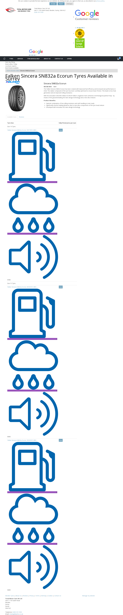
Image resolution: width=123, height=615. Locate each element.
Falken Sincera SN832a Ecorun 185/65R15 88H (21, 287)
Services (20, 59)
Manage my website (88, 596)
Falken (18, 71)
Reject (61, 4)
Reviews (21, 117)
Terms (37, 596)
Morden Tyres (9, 596)
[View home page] (18, 10)
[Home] (4, 58)
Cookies (50, 596)
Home (9, 71)
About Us (47, 59)
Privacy (32, 596)
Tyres (11, 59)
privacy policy (100, 1)
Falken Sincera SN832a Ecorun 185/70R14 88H (21, 130)
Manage (69, 4)
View (60, 130)
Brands (13, 71)
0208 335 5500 (38, 12)
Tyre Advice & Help (33, 59)
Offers (69, 59)
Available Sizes (11, 117)
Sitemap (43, 596)
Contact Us (59, 59)
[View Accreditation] (80, 33)
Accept (53, 4)
